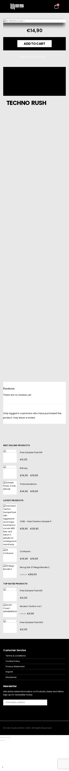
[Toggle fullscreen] (4, 737)
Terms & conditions (16, 655)
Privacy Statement (15, 666)
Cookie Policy (13, 661)
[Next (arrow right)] (4, 740)
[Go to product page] (10, 456)
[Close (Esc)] (9, 737)
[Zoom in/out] (1, 737)
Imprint (9, 671)
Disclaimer (11, 677)
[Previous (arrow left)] (1, 740)
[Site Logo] (17, 6)
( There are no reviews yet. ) (32, 57)
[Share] (6, 737)
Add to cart (34, 43)
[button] (5, 6)
